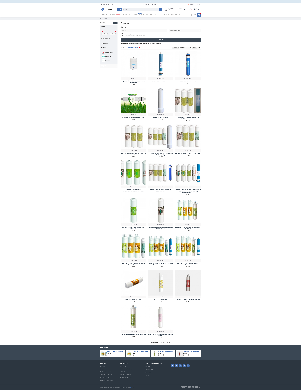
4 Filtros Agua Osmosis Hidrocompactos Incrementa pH (133, 190)
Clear (116, 22)
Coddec (132, 387)
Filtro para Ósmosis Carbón (133, 299)
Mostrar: (195, 47)
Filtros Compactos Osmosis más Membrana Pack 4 (160, 190)
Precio (103, 26)
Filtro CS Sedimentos (160, 299)
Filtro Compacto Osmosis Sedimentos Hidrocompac (161, 227)
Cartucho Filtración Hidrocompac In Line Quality (160, 334)
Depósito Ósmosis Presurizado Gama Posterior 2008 (133, 81)
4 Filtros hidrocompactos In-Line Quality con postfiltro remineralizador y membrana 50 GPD (188, 191)
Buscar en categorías (128, 34)
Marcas (103, 47)
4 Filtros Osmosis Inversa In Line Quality (188, 153)
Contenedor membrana (160, 117)
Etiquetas (104, 66)
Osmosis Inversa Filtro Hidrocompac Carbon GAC (133, 227)
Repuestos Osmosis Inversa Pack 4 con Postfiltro (187, 227)
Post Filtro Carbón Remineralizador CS (188, 299)
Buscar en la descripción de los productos (133, 36)
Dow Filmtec (187, 78)
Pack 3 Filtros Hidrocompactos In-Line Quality (133, 154)
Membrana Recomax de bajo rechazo (133, 117)
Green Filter (160, 78)
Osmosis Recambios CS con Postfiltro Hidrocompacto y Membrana (161, 264)
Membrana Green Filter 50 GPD (160, 81)
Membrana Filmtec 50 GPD (188, 81)
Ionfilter (133, 78)
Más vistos (104, 347)
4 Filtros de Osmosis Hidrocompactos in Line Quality (161, 154)
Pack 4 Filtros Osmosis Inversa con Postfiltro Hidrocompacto (133, 264)
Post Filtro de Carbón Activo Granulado (133, 334)
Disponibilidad (105, 39)
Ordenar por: (176, 47)
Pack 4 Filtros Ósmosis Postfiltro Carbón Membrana (187, 264)
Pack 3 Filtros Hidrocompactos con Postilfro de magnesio (188, 117)
